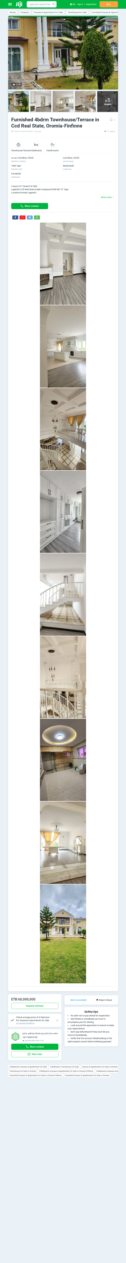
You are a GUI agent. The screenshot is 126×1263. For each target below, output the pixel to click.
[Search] (53, 4)
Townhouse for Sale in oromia (22, 1071)
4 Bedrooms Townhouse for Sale (64, 1067)
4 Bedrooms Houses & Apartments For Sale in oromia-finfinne (66, 1071)
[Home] (19, 4)
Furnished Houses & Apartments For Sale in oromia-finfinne (35, 1075)
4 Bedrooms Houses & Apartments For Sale (28, 1067)
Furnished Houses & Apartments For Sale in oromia (87, 1075)
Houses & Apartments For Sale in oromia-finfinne (103, 1067)
